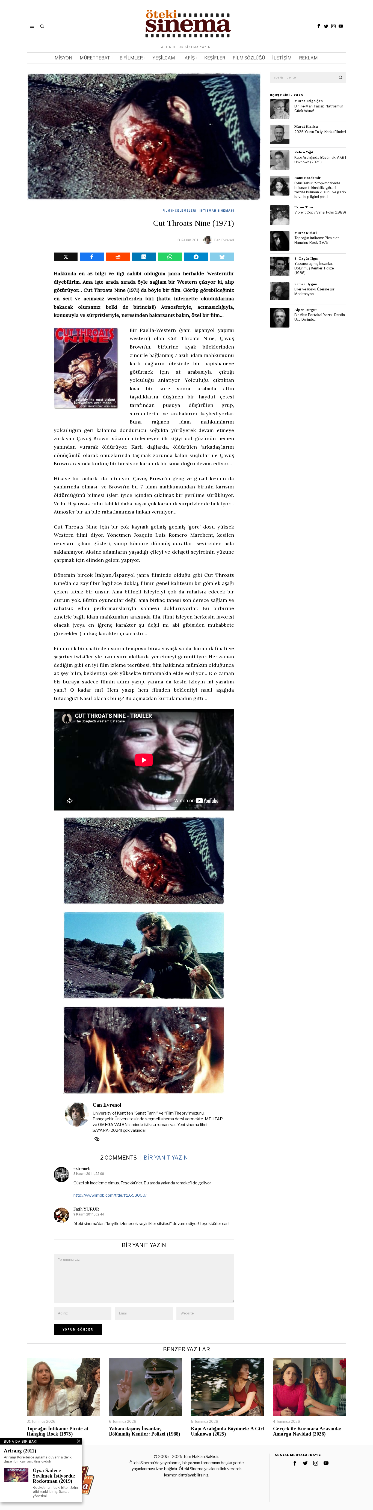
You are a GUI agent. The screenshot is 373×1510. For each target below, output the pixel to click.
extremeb (81, 1168)
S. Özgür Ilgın (306, 258)
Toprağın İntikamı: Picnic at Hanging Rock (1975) (316, 240)
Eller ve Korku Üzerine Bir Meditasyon (314, 291)
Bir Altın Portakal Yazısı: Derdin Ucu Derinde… (319, 317)
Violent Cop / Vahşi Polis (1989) (320, 212)
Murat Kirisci (305, 233)
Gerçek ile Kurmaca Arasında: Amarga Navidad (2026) (307, 1431)
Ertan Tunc (304, 207)
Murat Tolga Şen (308, 101)
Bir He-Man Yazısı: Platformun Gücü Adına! (318, 108)
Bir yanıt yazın (166, 1157)
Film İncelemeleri (179, 210)
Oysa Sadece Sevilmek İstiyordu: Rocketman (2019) (54, 1476)
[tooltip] (318, 26)
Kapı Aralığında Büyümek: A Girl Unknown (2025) (320, 159)
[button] (340, 77)
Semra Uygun (305, 284)
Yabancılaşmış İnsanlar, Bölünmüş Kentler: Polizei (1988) (314, 268)
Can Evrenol (224, 240)
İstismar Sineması (217, 210)
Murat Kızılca (306, 126)
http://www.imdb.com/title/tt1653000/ (110, 1195)
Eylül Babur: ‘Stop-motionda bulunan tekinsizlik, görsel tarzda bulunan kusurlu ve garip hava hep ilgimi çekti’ (320, 190)
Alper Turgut (305, 310)
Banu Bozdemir (307, 178)
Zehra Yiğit (303, 152)
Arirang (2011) (20, 1451)
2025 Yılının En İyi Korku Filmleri (320, 132)
